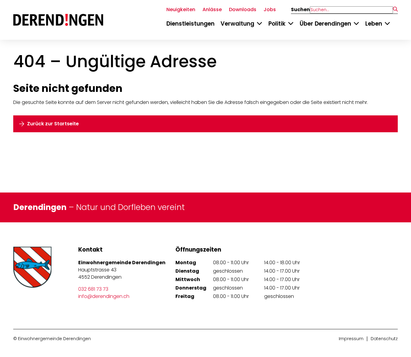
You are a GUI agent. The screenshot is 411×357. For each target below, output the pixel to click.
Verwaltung (237, 24)
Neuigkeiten (180, 9)
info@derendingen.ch (103, 296)
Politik (277, 24)
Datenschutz (384, 339)
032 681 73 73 (93, 289)
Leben (373, 24)
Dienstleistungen (190, 24)
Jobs (270, 9)
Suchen (300, 9)
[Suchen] (395, 9)
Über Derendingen (325, 24)
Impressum (351, 339)
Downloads (242, 9)
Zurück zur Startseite (53, 123)
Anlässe (212, 9)
